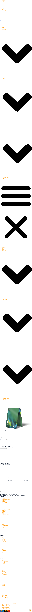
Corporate (3, 1)
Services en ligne (4, 540)
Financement (3, 539)
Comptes (3, 527)
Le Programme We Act (5, 525)
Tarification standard (4, 574)
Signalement (3, 577)
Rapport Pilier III (4, 501)
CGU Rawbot (3, 571)
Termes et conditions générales (6, 605)
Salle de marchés (4, 550)
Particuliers (3, 0)
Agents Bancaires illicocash (5, 504)
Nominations (3, 562)
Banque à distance (4, 24)
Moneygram (3, 515)
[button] (16, 211)
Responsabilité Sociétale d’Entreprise (6, 499)
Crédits (3, 28)
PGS (2, 551)
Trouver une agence (4, 502)
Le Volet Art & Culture (5, 349)
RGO (2, 575)
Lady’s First (3, 552)
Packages (3, 25)
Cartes (2, 244)
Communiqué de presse (5, 561)
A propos (3, 497)
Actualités (3, 9)
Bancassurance (4, 26)
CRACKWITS (14, 603)
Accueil (3, 559)
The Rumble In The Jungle (6, 126)
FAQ (2, 573)
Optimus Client (4, 541)
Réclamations (3, 576)
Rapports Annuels (4, 500)
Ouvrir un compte (4, 13)
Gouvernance (3, 498)
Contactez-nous (4, 10)
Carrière (3, 7)
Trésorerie (3, 549)
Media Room (3, 8)
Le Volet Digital (4, 178)
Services (3, 27)
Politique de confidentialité (5, 604)
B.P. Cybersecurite (4, 570)
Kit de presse (3, 563)
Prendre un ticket (4, 6)
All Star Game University (6, 177)
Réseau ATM (3, 503)
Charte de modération (5, 572)
